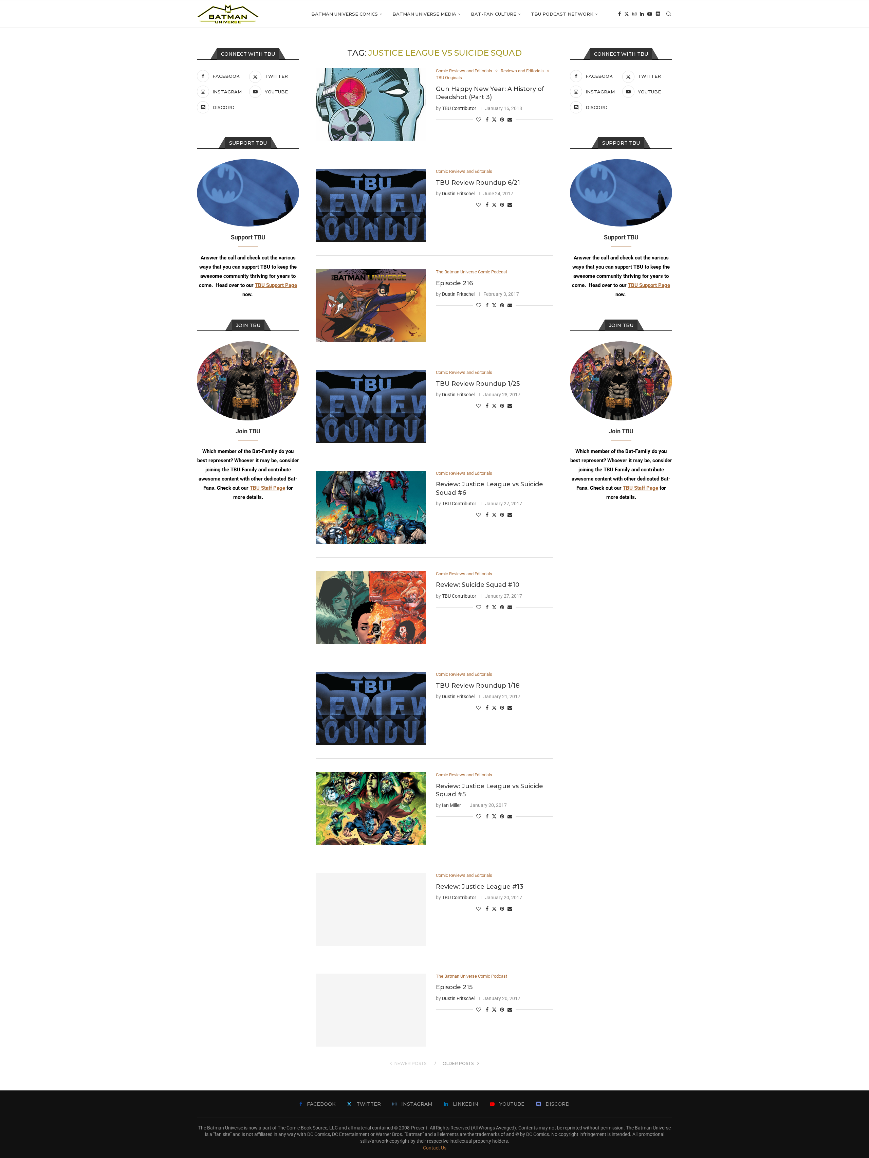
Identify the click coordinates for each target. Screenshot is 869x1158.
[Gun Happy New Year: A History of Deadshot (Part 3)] (371, 104)
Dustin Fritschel (458, 193)
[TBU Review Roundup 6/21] (371, 205)
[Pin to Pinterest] (502, 119)
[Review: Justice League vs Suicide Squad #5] (371, 808)
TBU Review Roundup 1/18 (478, 685)
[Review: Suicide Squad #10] (371, 607)
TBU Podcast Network (562, 14)
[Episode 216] (371, 305)
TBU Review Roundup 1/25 (478, 383)
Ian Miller (451, 805)
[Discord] (657, 14)
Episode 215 (454, 987)
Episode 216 (454, 283)
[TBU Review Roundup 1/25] (371, 406)
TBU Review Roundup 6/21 (478, 182)
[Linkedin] (642, 14)
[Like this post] (478, 119)
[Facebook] (619, 14)
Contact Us (434, 1148)
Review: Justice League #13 (479, 886)
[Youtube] (649, 14)
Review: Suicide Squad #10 (477, 585)
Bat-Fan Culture (493, 14)
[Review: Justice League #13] (371, 909)
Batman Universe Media (424, 14)
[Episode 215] (371, 1010)
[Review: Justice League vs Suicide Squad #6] (371, 507)
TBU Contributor (459, 108)
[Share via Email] (509, 119)
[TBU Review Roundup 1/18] (371, 708)
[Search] (668, 14)
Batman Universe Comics (344, 14)
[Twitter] (626, 14)
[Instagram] (634, 14)
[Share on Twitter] (494, 119)
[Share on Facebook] (487, 119)
